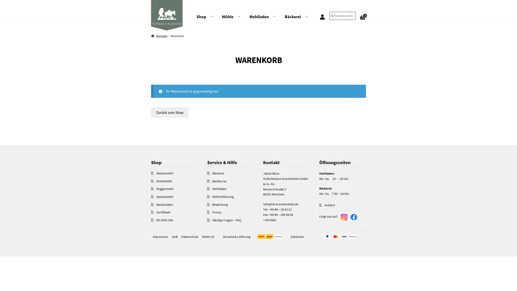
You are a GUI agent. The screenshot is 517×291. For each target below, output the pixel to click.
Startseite (161, 36)
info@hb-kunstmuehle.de (280, 204)
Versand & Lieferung (236, 237)
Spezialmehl (164, 197)
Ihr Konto (322, 17)
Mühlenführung (223, 197)
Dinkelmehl (164, 181)
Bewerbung (220, 204)
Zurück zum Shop (169, 112)
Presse (216, 212)
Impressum (160, 237)
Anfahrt (330, 205)
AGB (175, 237)
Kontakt (270, 220)
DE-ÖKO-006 (164, 220)
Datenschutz (189, 237)
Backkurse (219, 181)
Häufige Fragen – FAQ (226, 220)
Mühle (227, 16)
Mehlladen (259, 16)
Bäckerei (293, 16)
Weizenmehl (164, 173)
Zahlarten (297, 237)
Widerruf (208, 237)
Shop (201, 16)
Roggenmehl (164, 189)
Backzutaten (164, 204)
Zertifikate (163, 212)
